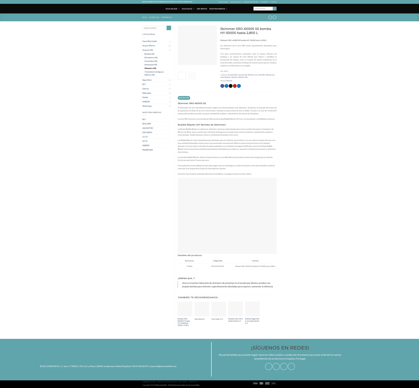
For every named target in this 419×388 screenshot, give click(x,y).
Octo (256, 75)
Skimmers (227, 77)
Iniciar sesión (223, 2)
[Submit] (275, 8)
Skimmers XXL (166, 17)
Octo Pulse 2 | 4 (217, 319)
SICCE (145, 141)
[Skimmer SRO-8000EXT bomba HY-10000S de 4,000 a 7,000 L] (185, 309)
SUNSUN (146, 101)
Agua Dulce (187, 9)
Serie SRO (261, 75)
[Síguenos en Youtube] (291, 366)
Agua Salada (171, 9)
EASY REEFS (147, 132)
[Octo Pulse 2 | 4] (218, 309)
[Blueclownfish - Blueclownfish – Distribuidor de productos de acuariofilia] (151, 8)
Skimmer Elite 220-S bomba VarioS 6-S (235, 320)
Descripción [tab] (184, 98)
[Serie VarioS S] (202, 309)
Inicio (144, 17)
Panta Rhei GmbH (149, 41)
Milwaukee (146, 93)
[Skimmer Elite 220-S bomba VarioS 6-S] (235, 309)
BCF (144, 84)
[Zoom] (180, 67)
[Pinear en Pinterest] (235, 86)
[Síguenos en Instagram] (276, 366)
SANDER (145, 145)
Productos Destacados (251, 2)
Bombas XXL (149, 54)
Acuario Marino (148, 45)
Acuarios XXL (154, 17)
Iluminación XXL (150, 64)
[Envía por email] (231, 86)
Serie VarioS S (200, 319)
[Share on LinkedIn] (239, 86)
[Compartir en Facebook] (222, 86)
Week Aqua (147, 106)
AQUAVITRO (147, 128)
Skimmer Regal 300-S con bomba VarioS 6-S (252, 321)
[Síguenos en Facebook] (268, 366)
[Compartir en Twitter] (226, 86)
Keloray (145, 88)
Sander (145, 97)
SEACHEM (146, 124)
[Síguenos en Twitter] (283, 366)
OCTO (145, 137)
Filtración (251, 75)
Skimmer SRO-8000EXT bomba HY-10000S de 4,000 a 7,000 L (184, 322)
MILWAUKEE (147, 150)
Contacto (273, 2)
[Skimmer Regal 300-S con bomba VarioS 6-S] (252, 309)
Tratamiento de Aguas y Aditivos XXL (154, 73)
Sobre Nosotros (236, 2)
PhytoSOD (264, 2)
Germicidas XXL (150, 61)
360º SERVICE (202, 9)
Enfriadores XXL (151, 57)
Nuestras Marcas (217, 9)
